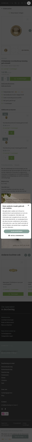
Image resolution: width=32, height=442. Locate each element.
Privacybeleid (18, 227)
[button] (16, 236)
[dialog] (16, 221)
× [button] (28, 205)
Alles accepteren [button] (16, 231)
